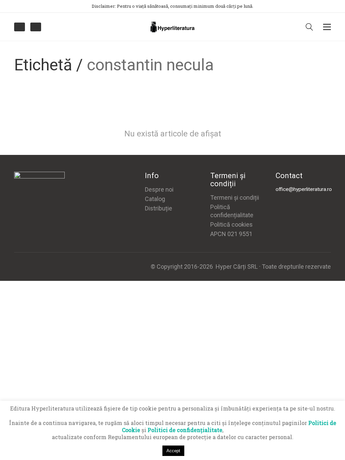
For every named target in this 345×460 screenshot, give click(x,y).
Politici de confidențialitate (185, 429)
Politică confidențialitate (231, 211)
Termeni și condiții (234, 197)
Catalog (155, 198)
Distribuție (158, 208)
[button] (327, 27)
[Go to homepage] (172, 26)
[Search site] (309, 27)
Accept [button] (173, 450)
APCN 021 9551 (231, 233)
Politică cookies (231, 224)
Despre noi (159, 189)
